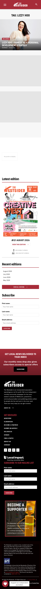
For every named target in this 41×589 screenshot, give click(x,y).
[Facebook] (5, 450)
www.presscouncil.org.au (12, 572)
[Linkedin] (9, 450)
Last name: (6, 311)
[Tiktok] (17, 450)
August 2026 (7, 271)
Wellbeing (6, 39)
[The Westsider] (20, 5)
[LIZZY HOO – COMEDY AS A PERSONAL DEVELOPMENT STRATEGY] (20, 34)
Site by (30, 583)
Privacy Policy (32, 579)
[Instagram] (13, 450)
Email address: (7, 320)
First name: (6, 303)
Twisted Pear (35, 583)
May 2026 (6, 280)
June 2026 (6, 277)
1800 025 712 (15, 574)
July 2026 (6, 274)
